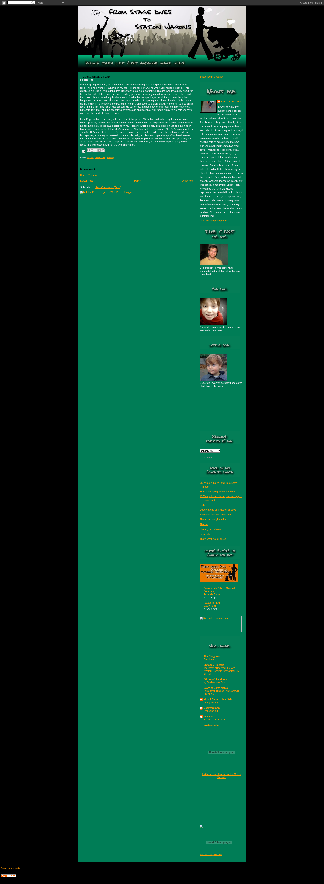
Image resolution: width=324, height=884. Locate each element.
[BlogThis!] (92, 150)
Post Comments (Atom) (108, 187)
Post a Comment (89, 175)
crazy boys (100, 157)
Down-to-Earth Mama (216, 688)
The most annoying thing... (214, 519)
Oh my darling (211, 702)
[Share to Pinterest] (103, 150)
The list (204, 524)
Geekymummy (212, 708)
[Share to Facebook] (99, 150)
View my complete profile (213, 220)
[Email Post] (83, 151)
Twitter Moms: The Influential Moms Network (221, 776)
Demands (205, 534)
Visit (211, 854)
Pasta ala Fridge (212, 594)
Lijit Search (206, 457)
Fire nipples (210, 659)
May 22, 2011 (210, 606)
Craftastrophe (211, 725)
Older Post (188, 180)
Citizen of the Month (215, 679)
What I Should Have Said (218, 699)
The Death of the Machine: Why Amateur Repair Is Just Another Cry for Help (221, 671)
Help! (202, 504)
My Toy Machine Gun (214, 682)
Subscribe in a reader (211, 76)
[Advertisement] (218, 801)
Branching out (211, 711)
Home (137, 180)
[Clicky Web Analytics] (8, 876)
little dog (110, 157)
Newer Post (86, 180)
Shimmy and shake (210, 529)
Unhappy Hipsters (214, 664)
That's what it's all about (213, 539)
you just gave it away (214, 719)
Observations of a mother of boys (218, 509)
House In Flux (212, 602)
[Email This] (88, 150)
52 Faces (209, 716)
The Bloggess (212, 656)
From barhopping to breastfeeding (218, 491)
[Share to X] (96, 150)
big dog (90, 157)
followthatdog (231, 101)
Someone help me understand (216, 514)
